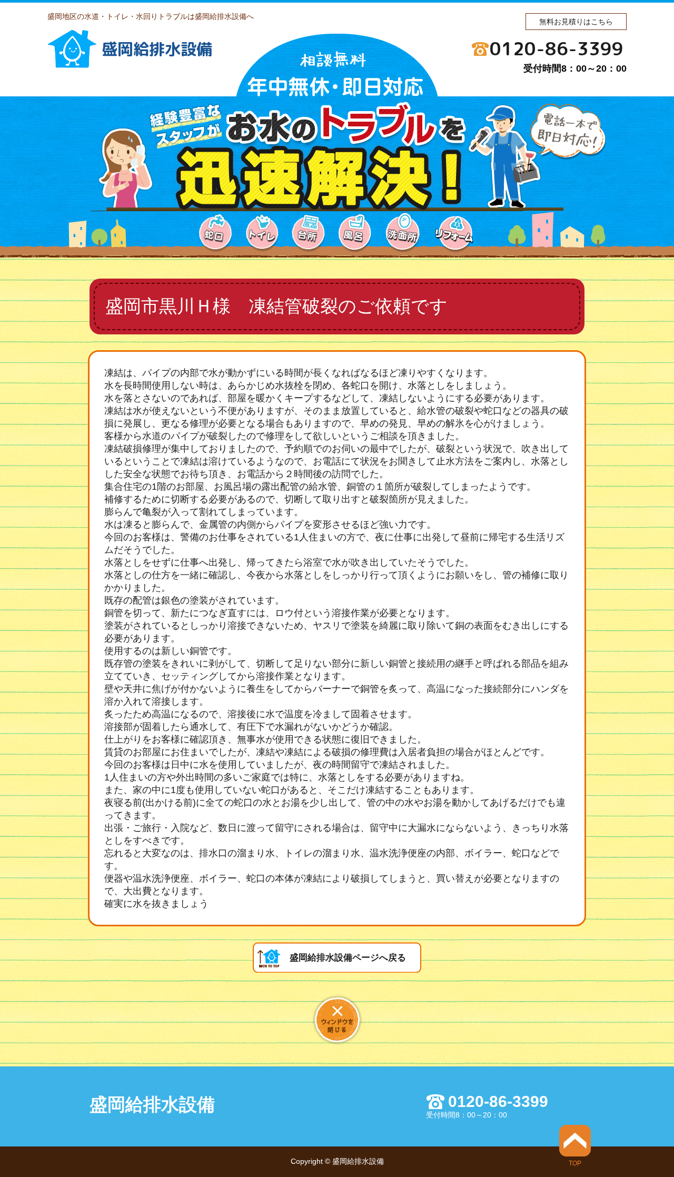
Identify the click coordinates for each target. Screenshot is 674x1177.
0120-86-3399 (556, 48)
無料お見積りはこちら (576, 21)
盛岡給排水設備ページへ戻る (348, 958)
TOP (575, 1163)
